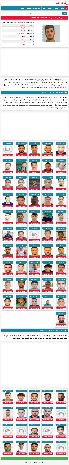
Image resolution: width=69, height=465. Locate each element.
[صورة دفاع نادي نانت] (34, 400)
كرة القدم (59, 3)
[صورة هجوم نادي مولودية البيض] (34, 451)
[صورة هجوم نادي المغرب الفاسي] (47, 451)
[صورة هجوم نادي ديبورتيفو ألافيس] (61, 400)
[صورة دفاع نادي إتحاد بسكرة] (7, 170)
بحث (65, 13)
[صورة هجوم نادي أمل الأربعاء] (47, 434)
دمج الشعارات (36, 8)
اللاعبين (50, 8)
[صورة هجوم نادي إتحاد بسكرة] (61, 153)
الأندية (44, 8)
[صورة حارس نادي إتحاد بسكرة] (21, 153)
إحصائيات (28, 8)
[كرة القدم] (66, 8)
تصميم (56, 8)
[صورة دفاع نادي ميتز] (47, 400)
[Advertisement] (34, 62)
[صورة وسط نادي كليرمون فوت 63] (21, 400)
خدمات (22, 8)
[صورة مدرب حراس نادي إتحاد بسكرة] (47, 204)
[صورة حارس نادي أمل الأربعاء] (61, 451)
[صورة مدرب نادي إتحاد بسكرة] (61, 170)
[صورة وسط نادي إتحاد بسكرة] (47, 153)
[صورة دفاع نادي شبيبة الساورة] (7, 400)
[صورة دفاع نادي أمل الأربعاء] (7, 417)
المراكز (62, 8)
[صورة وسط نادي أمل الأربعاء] (47, 417)
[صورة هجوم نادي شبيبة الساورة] (61, 417)
